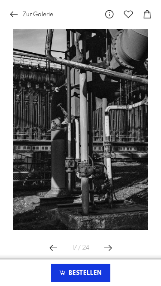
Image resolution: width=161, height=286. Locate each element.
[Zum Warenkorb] (147, 14)
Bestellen (84, 273)
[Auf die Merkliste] (128, 14)
